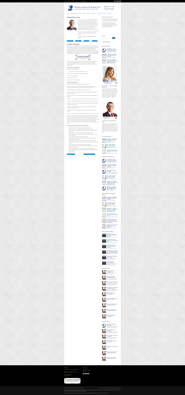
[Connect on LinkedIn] (119, 1)
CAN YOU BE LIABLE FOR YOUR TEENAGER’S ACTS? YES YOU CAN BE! (112, 151)
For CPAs (104, 13)
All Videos (84, 13)
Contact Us (69, 1)
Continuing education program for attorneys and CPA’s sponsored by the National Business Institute (112, 251)
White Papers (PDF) (84, 1)
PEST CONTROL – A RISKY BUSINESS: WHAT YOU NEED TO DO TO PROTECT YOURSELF (112, 49)
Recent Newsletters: (107, 136)
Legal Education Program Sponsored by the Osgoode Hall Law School (112, 235)
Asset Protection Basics (74, 13)
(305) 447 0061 (68, 375)
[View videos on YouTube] (120, 1)
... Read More (113, 96)
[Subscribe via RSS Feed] (114, 1)
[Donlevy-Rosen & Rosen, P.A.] (91, 10)
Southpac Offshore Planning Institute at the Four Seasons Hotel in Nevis (112, 240)
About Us (80, 13)
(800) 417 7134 (69, 374)
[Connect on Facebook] (116, 1)
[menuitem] (68, 13)
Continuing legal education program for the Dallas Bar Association (111, 246)
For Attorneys (99, 13)
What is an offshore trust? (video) (112, 281)
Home (66, 1)
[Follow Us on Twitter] (117, 1)
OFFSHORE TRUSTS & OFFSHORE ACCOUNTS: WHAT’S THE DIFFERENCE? (112, 225)
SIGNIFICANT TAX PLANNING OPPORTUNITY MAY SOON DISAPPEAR (111, 55)
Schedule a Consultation (76, 1)
